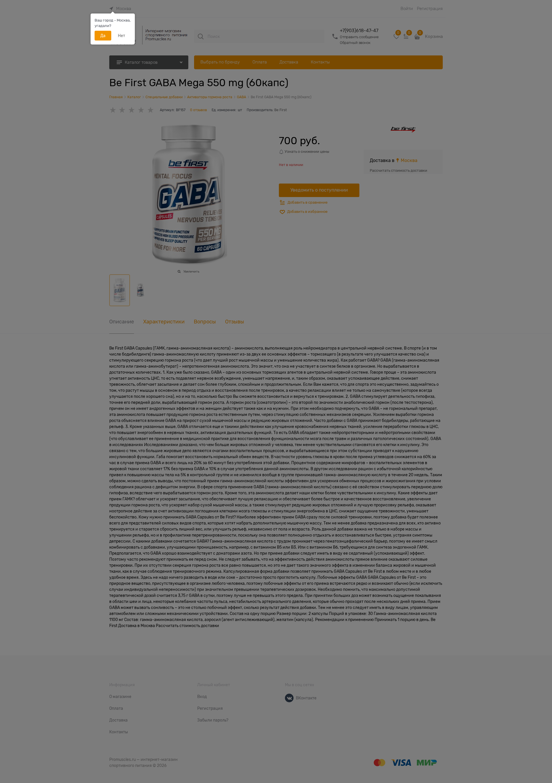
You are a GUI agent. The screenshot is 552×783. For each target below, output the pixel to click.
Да (103, 35)
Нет (121, 35)
